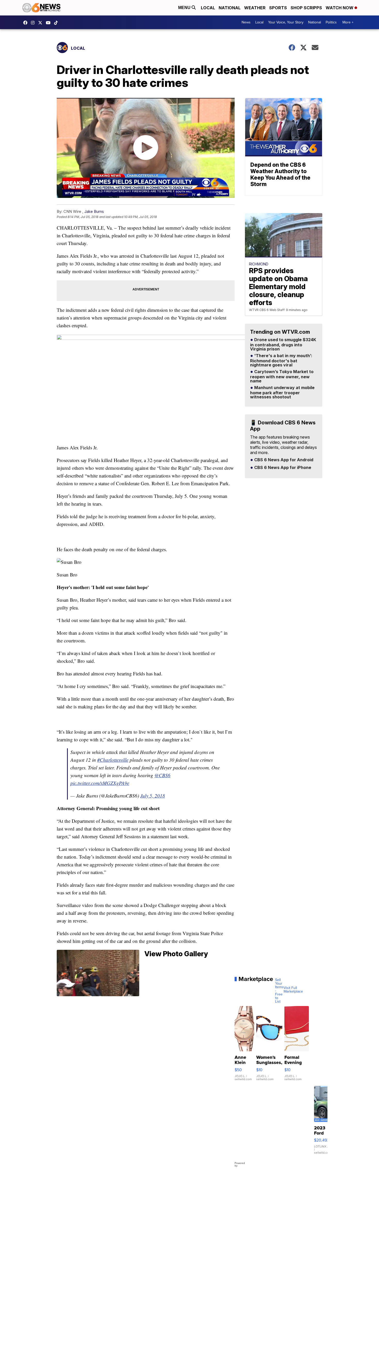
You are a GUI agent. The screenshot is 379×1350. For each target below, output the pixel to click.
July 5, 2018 (152, 795)
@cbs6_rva (57, 23)
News (246, 22)
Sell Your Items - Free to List (279, 990)
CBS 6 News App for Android (283, 460)
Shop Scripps (306, 7)
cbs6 (34, 23)
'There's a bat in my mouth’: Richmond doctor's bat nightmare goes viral (281, 360)
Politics (331, 22)
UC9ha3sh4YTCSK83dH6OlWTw (49, 23)
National (230, 7)
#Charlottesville (112, 760)
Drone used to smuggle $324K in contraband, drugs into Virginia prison (283, 344)
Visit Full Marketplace (293, 989)
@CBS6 (162, 775)
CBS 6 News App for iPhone (282, 467)
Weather (255, 7)
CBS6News (26, 23)
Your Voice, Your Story (285, 22)
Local (208, 7)
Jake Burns (94, 211)
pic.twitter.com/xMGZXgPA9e (99, 783)
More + (347, 22)
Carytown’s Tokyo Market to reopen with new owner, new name (282, 376)
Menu (185, 7)
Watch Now (340, 7)
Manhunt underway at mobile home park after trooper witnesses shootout (282, 392)
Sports (278, 7)
